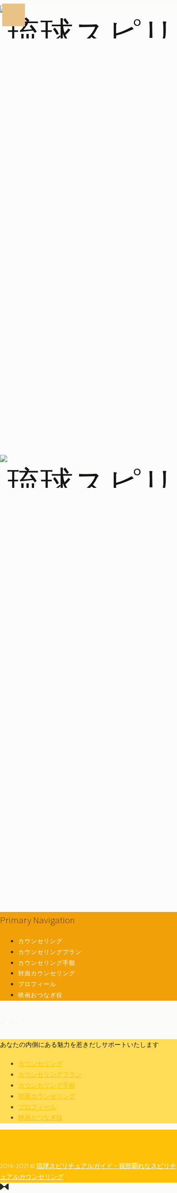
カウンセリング (40, 941)
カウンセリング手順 (46, 962)
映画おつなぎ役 (40, 994)
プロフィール (37, 984)
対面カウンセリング (46, 973)
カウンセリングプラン (50, 951)
